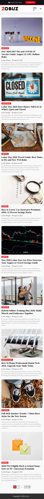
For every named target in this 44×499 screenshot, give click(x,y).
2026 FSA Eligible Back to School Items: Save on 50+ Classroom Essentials (20, 467)
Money (5, 206)
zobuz (27, 496)
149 (25, 487)
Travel (5, 154)
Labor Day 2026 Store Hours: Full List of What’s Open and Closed (21, 108)
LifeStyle (6, 103)
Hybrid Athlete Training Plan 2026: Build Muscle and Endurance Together (21, 311)
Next (29, 486)
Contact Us (30, 2)
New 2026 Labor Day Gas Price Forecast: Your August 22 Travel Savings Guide (21, 261)
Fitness (5, 307)
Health (5, 48)
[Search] (41, 9)
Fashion (5, 410)
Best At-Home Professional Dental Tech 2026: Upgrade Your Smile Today (20, 364)
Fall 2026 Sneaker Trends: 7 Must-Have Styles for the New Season (20, 414)
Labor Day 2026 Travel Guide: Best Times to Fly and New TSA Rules (21, 158)
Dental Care (7, 359)
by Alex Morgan (5, 60)
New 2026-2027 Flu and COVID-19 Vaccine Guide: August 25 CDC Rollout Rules (20, 54)
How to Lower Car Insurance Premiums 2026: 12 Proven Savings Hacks (21, 211)
